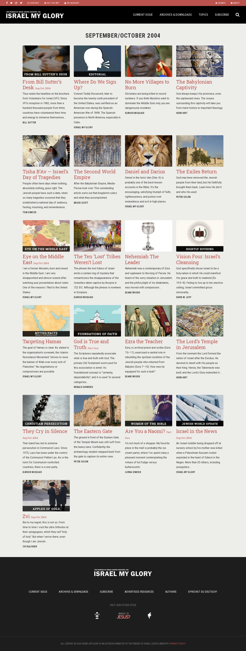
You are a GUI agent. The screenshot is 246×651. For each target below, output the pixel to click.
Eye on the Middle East (43, 259)
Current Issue (143, 14)
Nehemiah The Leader (142, 259)
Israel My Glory (35, 14)
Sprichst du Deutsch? (202, 591)
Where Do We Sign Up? (95, 85)
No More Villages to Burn (147, 85)
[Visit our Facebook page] (7, 3)
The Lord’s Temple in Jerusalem (197, 344)
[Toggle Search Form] (237, 14)
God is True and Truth (91, 344)
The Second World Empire (95, 174)
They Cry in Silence (45, 434)
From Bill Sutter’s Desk (42, 85)
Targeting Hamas (42, 341)
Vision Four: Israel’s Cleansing (198, 259)
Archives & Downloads (176, 14)
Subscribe (222, 14)
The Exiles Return (196, 171)
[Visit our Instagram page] (16, 3)
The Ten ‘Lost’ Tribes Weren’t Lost (97, 259)
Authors (170, 591)
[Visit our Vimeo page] (21, 3)
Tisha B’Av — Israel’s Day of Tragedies (45, 174)
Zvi (34, 516)
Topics (203, 14)
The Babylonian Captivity (194, 85)
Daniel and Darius (145, 171)
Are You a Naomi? (148, 434)
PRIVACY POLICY (177, 643)
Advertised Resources (139, 591)
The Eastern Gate (93, 431)
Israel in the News (196, 434)
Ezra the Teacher (144, 341)
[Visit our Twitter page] (11, 3)
